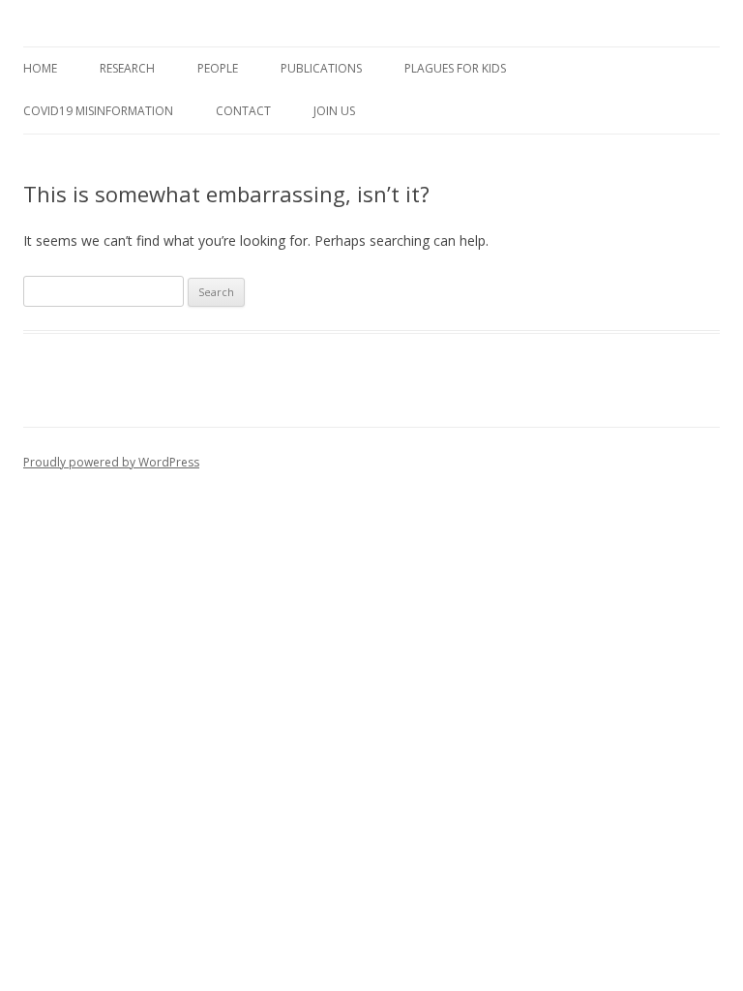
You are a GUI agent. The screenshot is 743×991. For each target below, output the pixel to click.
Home (40, 68)
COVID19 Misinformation (98, 111)
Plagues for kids (455, 68)
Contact (243, 111)
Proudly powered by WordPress (111, 462)
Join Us (334, 111)
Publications (321, 68)
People (217, 68)
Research (127, 68)
